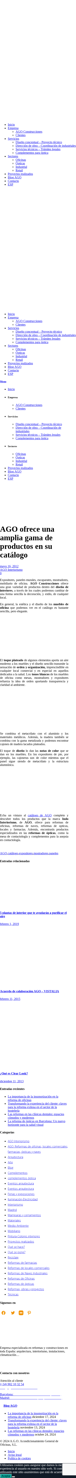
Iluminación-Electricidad (23, 1199)
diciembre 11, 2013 (12, 1081)
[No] (13, 1476)
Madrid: (31, 1398)
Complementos (17, 1173)
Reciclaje (13, 1257)
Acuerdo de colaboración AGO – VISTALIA (29, 991)
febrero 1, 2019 (9, 924)
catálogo (13, 853)
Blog (10, 1167)
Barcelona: (30, 1394)
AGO (3, 853)
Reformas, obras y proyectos (26, 1289)
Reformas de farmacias (22, 1263)
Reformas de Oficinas (21, 1278)
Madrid (12, 1210)
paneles (53, 853)
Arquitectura (15, 1157)
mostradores (41, 853)
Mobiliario (14, 1231)
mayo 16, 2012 (9, 566)
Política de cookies (19, 1458)
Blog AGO (10, 1405)
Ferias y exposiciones (21, 1194)
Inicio (3, 510)
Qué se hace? (16, 1247)
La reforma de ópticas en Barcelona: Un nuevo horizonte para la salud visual (36, 1123)
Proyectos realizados (21, 1241)
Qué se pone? (16, 1252)
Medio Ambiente (18, 1226)
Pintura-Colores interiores (24, 1236)
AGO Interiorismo (7, 511)
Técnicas (13, 1294)
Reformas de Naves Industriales (28, 1273)
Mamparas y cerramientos (24, 1215)
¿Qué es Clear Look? (14, 1073)
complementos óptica (22, 1178)
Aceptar (6, 1475)
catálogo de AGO (40, 815)
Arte (10, 1162)
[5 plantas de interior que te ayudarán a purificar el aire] (29, 905)
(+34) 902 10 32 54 (12, 1384)
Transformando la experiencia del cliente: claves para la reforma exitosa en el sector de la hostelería (37, 1107)
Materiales (14, 1220)
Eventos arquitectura (21, 1183)
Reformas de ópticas (21, 1284)
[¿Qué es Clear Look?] (34, 1065)
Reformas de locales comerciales (28, 1268)
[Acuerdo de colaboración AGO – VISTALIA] (34, 983)
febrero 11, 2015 (10, 999)
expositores (26, 853)
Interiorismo (15, 1204)
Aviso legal (15, 1454)
